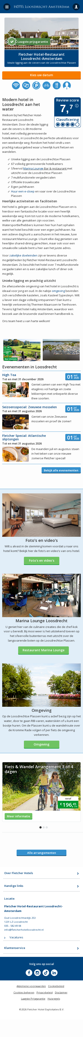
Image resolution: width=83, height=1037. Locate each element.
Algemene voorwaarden (31, 986)
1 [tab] (40, 827)
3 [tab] (47, 827)
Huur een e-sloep (23, 191)
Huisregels (54, 998)
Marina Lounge (33, 168)
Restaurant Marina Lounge (43, 650)
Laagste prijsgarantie (32, 42)
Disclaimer (61, 992)
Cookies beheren (24, 992)
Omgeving (41, 744)
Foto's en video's (41, 560)
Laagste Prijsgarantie (33, 998)
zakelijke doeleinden (23, 255)
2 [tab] (43, 827)
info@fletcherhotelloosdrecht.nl (24, 929)
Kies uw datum (41, 75)
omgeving (58, 291)
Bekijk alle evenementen (61, 470)
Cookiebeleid (56, 986)
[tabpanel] (41, 792)
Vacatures (16, 937)
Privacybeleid (45, 992)
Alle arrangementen (41, 853)
